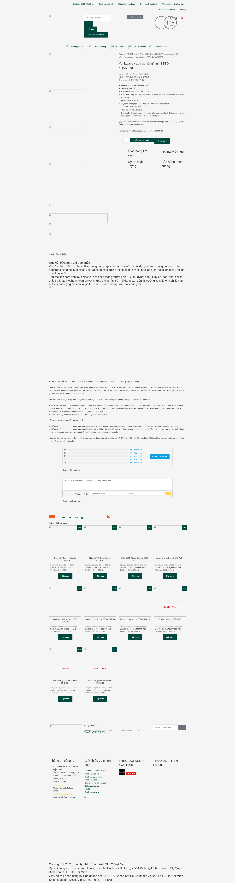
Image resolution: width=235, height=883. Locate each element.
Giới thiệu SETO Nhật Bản (83, 4)
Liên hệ (183, 10)
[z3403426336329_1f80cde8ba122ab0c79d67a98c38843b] (67, 181)
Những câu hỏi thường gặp (173, 4)
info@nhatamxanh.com (62, 794)
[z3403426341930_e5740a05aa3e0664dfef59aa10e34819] (67, 107)
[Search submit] (88, 24)
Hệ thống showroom (167, 10)
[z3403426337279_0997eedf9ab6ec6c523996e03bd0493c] (67, 71)
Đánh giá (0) (61, 254)
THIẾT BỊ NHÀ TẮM (135, 54)
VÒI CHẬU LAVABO (152, 54)
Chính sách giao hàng (126, 4)
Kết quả (91, 29)
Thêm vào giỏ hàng (142, 140)
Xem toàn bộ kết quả (96, 35)
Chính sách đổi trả (105, 4)
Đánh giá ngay (159, 457)
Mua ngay (162, 141)
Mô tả (51, 254)
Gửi (168, 494)
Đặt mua (65, 576)
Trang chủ (123, 54)
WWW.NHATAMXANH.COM (95, 732)
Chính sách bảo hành (148, 4)
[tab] (51, 254)
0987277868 (58, 785)
